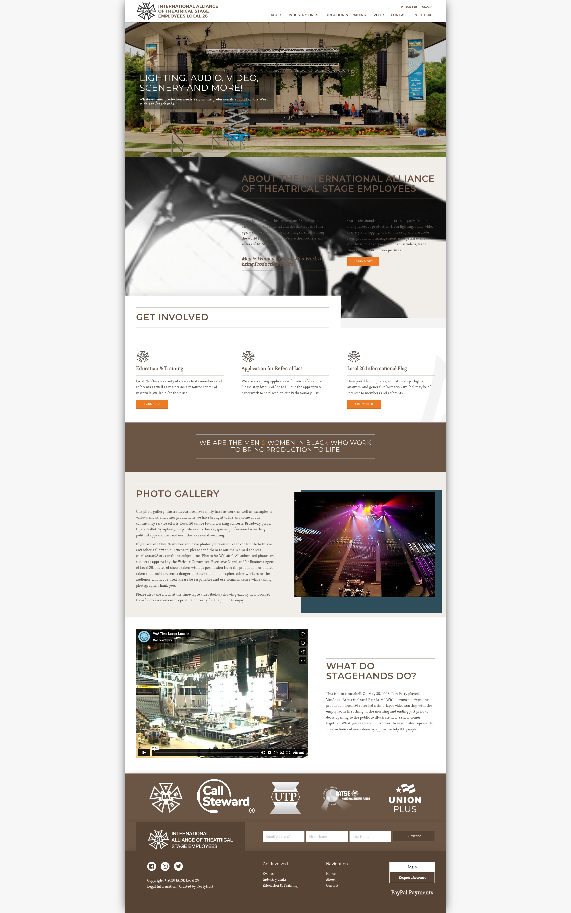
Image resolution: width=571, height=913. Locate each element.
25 (398, 592)
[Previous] (304, 544)
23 (391, 592)
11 (348, 592)
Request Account (412, 877)
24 (395, 592)
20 (380, 592)
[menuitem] (409, 7)
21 (384, 592)
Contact (332, 885)
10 (345, 592)
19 (377, 592)
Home (331, 873)
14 (359, 592)
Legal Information (161, 886)
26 (402, 592)
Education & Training (280, 885)
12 (352, 592)
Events (268, 873)
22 (387, 592)
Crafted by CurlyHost (196, 886)
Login (428, 6)
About (330, 879)
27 (405, 592)
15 (362, 592)
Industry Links (275, 879)
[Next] (425, 544)
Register (410, 6)
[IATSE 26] (178, 11)
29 (412, 592)
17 (370, 592)
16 (366, 592)
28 (409, 592)
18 (373, 592)
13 (355, 592)
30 (416, 592)
